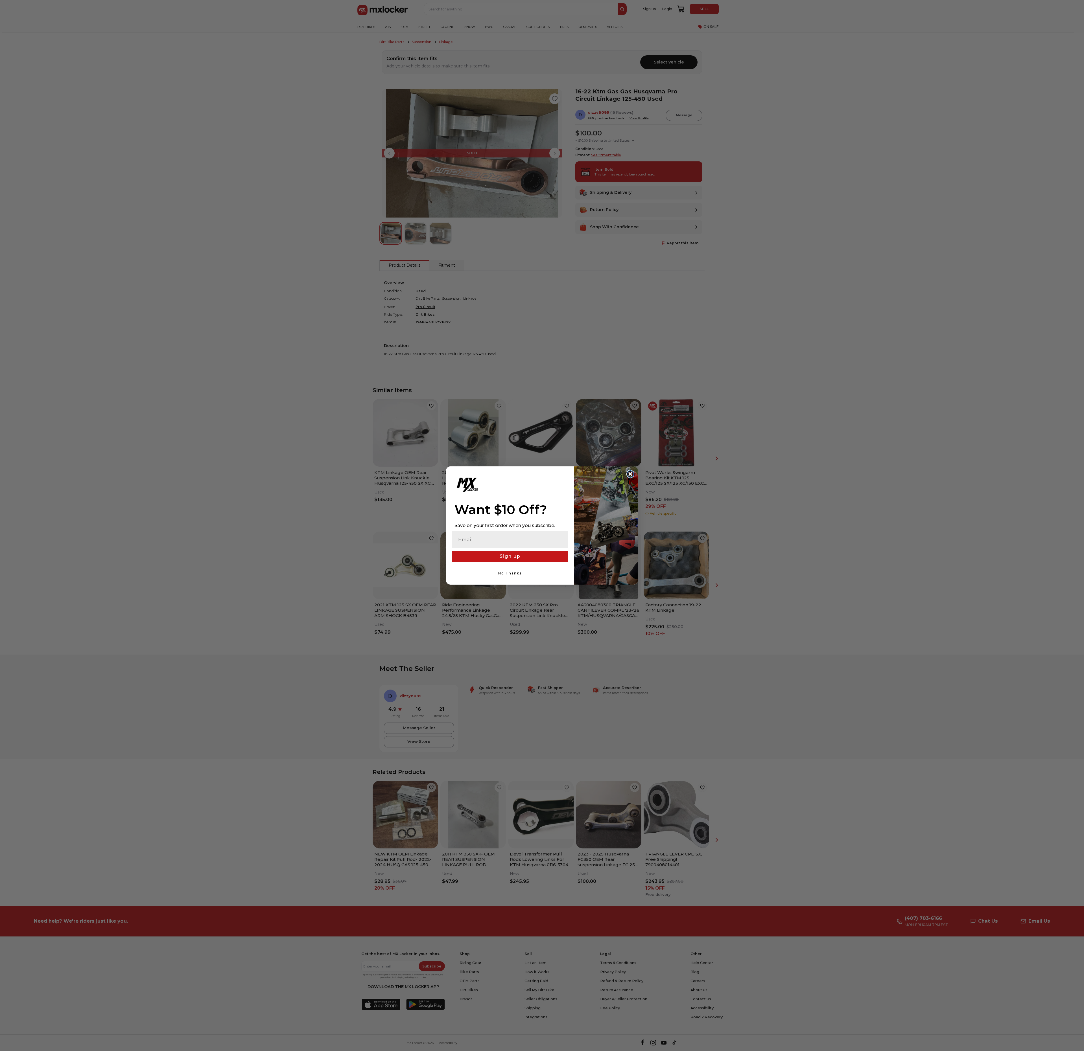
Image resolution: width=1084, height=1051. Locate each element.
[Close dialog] (630, 474)
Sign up (510, 556)
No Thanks (510, 573)
